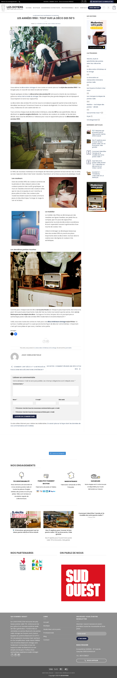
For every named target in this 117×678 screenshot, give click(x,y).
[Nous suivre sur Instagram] (85, 1)
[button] (102, 1)
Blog (77, 8)
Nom (15, 400)
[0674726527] (20, 1)
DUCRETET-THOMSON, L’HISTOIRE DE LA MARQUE (98, 174)
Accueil (29, 8)
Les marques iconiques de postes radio (96, 97)
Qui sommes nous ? (94, 113)
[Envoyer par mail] (47, 341)
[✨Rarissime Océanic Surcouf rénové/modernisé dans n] (76, 445)
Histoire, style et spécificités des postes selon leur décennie (95, 61)
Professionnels (67, 8)
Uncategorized (92, 120)
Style (88, 116)
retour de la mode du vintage (27, 96)
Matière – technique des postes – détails (95, 105)
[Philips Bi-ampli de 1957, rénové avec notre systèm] (95, 445)
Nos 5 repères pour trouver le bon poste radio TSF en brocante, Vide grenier (99, 143)
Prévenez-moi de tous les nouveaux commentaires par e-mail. (38, 408)
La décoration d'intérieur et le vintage (46, 15)
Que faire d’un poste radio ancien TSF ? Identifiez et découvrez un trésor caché (99, 164)
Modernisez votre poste (50, 8)
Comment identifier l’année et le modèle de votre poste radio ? (99, 154)
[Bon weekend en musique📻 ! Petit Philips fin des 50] (19, 445)
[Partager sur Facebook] (44, 341)
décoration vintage (28, 87)
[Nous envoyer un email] (18, 654)
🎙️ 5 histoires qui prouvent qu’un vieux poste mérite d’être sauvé (98, 133)
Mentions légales (47, 673)
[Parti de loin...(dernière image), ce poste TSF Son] (38, 445)
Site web (62, 400)
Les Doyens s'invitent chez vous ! (96, 89)
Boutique (36, 8)
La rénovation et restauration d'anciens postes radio (95, 79)
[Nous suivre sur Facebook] (82, 1)
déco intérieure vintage (56, 322)
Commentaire (18, 384)
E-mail (38, 400)
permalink (68, 348)
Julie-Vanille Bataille (54, 23)
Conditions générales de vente (65, 673)
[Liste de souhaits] (103, 7)
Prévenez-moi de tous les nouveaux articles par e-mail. (35, 412)
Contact (83, 8)
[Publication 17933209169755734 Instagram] (57, 445)
